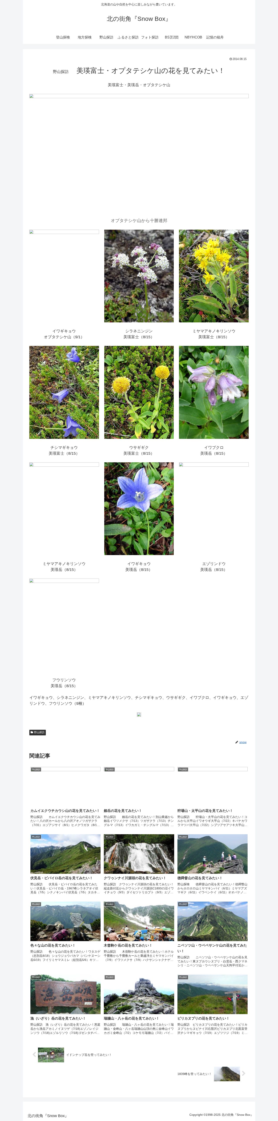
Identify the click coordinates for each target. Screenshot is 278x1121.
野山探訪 (39, 732)
